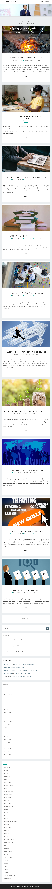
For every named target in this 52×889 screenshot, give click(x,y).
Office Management (8, 842)
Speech (6, 860)
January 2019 (7, 742)
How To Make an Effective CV (26, 590)
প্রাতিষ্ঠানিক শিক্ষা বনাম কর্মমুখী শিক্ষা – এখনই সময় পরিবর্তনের (26, 236)
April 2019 (6, 734)
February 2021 (7, 712)
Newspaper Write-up (9, 839)
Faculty (6, 809)
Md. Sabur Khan (28, 60)
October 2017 (7, 749)
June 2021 (6, 707)
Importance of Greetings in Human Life (22, 676)
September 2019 (8, 722)
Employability (7, 803)
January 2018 (7, 746)
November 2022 (8, 695)
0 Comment (38, 120)
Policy (5, 845)
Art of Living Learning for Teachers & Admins (14, 652)
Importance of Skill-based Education (26, 531)
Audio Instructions (8, 782)
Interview (6, 824)
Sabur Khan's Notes (9, 2)
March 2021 (7, 710)
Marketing (6, 833)
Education (6, 800)
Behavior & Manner (8, 785)
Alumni (6, 773)
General (6, 812)
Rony (5, 667)
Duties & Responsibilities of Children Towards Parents (16, 643)
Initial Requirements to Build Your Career (26, 177)
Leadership (6, 830)
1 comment (37, 60)
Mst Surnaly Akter (8, 664)
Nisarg (39, 886)
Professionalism (8, 851)
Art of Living (7, 776)
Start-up (6, 863)
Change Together (8, 794)
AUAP (5, 779)
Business (6, 788)
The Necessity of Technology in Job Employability (26, 117)
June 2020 (6, 716)
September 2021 (8, 701)
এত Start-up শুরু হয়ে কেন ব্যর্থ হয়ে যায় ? (11, 649)
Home (42, 1)
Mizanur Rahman (8, 673)
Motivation (6, 836)
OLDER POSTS (26, 618)
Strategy (6, 869)
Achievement (7, 767)
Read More (26, 76)
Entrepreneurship (8, 806)
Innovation (6, 818)
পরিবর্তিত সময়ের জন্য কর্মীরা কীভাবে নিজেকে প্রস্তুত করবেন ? (26, 293)
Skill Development (8, 857)
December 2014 (7, 754)
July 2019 (6, 727)
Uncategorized (7, 878)
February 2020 (7, 719)
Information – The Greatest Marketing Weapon (27, 670)
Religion (6, 854)
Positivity (6, 848)
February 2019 (7, 739)
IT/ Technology (7, 827)
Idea (5, 815)
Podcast (47, 1)
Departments (7, 797)
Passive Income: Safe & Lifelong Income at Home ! (26, 411)
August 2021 (7, 704)
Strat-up (6, 866)
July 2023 (6, 692)
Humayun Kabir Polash (9, 670)
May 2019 (6, 731)
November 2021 (8, 698)
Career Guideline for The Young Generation (26, 352)
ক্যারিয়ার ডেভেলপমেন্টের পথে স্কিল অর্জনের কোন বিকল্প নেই (26, 57)
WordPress (29, 886)
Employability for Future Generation (26, 470)
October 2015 (7, 752)
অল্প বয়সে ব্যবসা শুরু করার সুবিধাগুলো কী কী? (11, 646)
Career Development (9, 791)
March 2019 (7, 737)
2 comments (38, 533)
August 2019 (7, 725)
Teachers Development (9, 875)
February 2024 (7, 689)
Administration (7, 770)
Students (6, 872)
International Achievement (10, 821)
